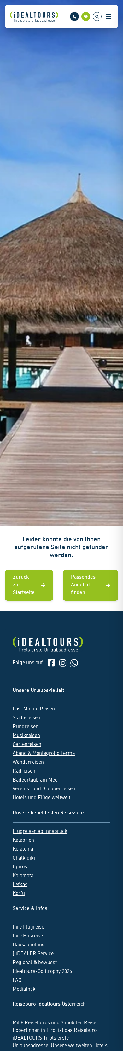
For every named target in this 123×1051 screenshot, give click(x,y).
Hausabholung (29, 945)
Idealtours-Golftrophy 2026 (42, 971)
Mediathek (24, 989)
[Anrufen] (74, 16)
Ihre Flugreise (28, 927)
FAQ (17, 980)
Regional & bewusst (35, 962)
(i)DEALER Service (33, 954)
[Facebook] (51, 663)
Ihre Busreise (28, 936)
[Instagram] (63, 663)
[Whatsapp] (74, 663)
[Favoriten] (85, 16)
